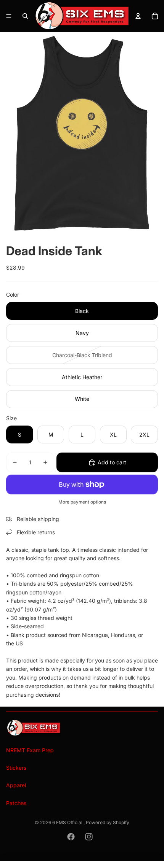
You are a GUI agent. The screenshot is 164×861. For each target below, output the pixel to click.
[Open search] (25, 16)
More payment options (82, 502)
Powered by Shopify (107, 822)
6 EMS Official (68, 822)
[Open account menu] (138, 16)
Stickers (16, 767)
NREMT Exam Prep (30, 750)
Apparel (16, 785)
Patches (16, 803)
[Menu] (9, 16)
